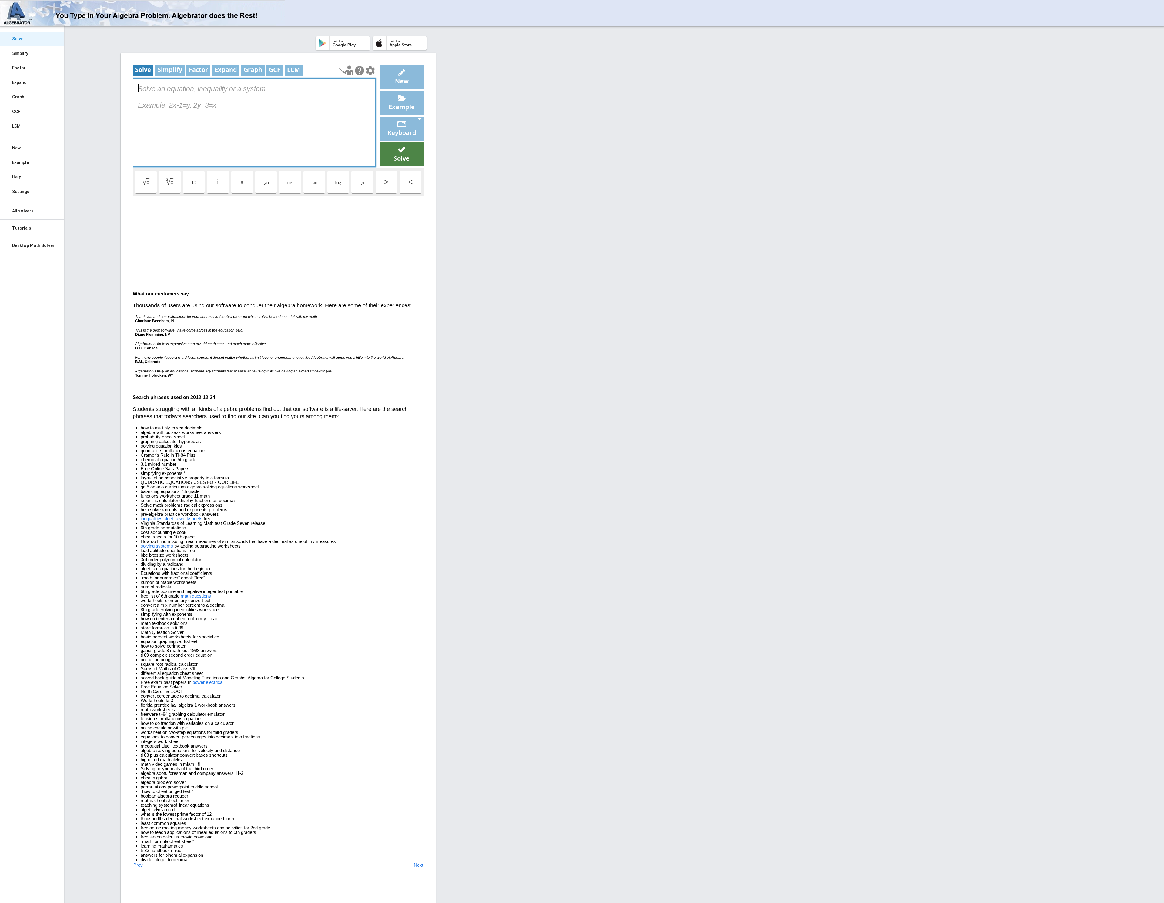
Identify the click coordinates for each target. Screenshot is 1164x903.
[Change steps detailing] (370, 70)
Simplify (20, 53)
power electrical (207, 682)
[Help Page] (359, 70)
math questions (196, 595)
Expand (19, 82)
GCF (16, 111)
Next (418, 865)
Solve (18, 38)
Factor (19, 67)
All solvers (23, 210)
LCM (16, 126)
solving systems (157, 545)
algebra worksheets (183, 518)
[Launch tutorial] (346, 70)
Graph (18, 97)
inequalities (151, 518)
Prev (138, 865)
